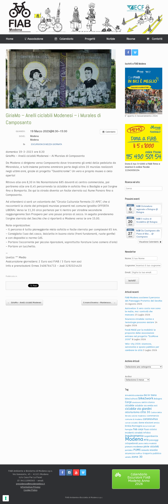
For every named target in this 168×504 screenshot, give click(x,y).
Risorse (130, 38)
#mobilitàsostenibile (134, 395)
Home (9, 38)
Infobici (147, 432)
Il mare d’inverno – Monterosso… (99, 303)
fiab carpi (138, 429)
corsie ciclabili (131, 423)
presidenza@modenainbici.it (30, 483)
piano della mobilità (148, 443)
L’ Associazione (34, 38)
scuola (154, 449)
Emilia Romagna (133, 426)
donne (141, 423)
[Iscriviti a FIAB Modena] (143, 91)
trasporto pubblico (152, 453)
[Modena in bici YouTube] (76, 472)
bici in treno (150, 395)
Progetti (90, 38)
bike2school (131, 398)
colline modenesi (139, 416)
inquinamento (134, 436)
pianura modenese (134, 446)
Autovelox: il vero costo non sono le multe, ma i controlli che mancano (143, 311)
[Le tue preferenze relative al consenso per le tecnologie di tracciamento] (6, 498)
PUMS (137, 449)
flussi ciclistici (150, 429)
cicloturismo (132, 412)
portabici (129, 450)
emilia (156, 423)
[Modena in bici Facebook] (128, 52)
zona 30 (137, 457)
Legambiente (151, 436)
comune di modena (133, 419)
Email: (128, 272)
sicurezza (130, 453)
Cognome (130, 265)
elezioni (149, 422)
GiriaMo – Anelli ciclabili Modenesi (24, 303)
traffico (139, 453)
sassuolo (145, 450)
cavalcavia (136, 402)
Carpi (128, 402)
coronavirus (150, 419)
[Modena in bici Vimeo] (135, 52)
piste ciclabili (151, 446)
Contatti (157, 38)
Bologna (158, 399)
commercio (153, 415)
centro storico (148, 402)
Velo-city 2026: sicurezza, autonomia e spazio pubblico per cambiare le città (142, 347)
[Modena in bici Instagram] (69, 472)
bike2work (145, 398)
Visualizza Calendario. (149, 241)
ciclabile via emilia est (146, 405)
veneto (128, 457)
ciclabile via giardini (138, 409)
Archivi (128, 376)
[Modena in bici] (84, 17)
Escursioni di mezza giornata (46, 144)
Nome (128, 258)
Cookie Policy (30, 490)
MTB (146, 440)
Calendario (66, 38)
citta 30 (145, 412)
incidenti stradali (134, 432)
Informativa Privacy (30, 487)
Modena (134, 439)
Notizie (110, 38)
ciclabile (129, 405)
